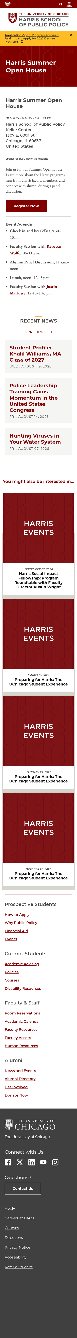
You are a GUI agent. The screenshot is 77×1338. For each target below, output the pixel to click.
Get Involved (16, 1087)
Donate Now (16, 1095)
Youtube (43, 1162)
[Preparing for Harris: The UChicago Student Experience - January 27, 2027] (38, 762)
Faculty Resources (21, 1029)
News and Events (20, 1071)
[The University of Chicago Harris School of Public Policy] (38, 20)
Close (70, 35)
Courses (12, 980)
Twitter (20, 1162)
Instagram (55, 1162)
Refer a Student (19, 1267)
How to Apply (17, 915)
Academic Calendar (22, 1021)
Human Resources (21, 1046)
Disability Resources (23, 988)
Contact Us (23, 1188)
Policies (12, 972)
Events (11, 939)
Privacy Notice (17, 1247)
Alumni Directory (20, 1079)
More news (35, 332)
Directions (14, 1238)
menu (69, 6)
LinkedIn (31, 1162)
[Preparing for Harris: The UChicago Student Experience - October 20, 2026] (38, 859)
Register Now (26, 206)
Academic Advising (22, 964)
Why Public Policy (21, 923)
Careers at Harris (20, 1218)
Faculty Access (18, 1038)
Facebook (8, 1162)
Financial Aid (16, 931)
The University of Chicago (27, 1137)
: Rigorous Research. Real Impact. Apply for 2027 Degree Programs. (32, 38)
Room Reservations (22, 1013)
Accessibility (15, 1257)
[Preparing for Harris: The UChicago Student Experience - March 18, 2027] (38, 665)
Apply (10, 1208)
